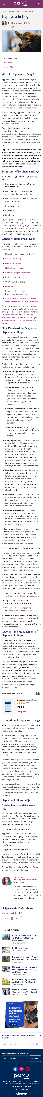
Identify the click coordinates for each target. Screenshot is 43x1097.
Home (4, 11)
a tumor (12, 105)
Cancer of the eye (13, 263)
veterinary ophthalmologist (14, 618)
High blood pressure (14, 268)
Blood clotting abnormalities (17, 272)
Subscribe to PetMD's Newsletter (15, 1053)
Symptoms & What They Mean (21, 11)
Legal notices (17, 1086)
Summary (8, 62)
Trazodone (6, 681)
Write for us (16, 1081)
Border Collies (16, 320)
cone (16, 664)
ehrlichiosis (32, 301)
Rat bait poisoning (13, 258)
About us (6, 1081)
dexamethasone (19, 596)
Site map (27, 1086)
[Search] (39, 3)
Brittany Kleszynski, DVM (20, 23)
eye (17, 82)
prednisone (34, 596)
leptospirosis (21, 294)
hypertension (30, 108)
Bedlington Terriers (20, 317)
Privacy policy (33, 1084)
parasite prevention (16, 762)
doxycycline (26, 610)
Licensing (36, 1081)
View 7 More (10, 67)
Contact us (27, 1081)
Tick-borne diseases (14, 298)
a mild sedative (26, 678)
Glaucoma (9, 286)
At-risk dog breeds (10, 314)
